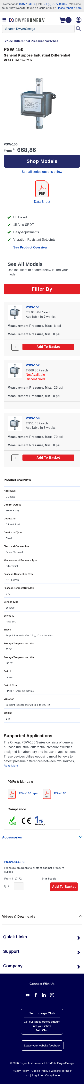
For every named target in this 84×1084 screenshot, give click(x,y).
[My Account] (78, 20)
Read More (11, 765)
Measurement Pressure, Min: (29, 334)
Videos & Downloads (18, 916)
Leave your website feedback (42, 1045)
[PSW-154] (15, 423)
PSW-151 (33, 307)
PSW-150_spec (28, 793)
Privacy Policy (20, 1070)
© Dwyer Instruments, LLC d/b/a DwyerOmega (42, 1063)
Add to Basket (48, 346)
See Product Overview (30, 247)
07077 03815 (27, 3)
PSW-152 (33, 365)
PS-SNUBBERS (14, 861)
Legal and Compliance (46, 1075)
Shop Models (42, 161)
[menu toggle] (4, 20)
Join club (42, 1030)
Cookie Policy (39, 1070)
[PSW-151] (15, 312)
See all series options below (42, 171)
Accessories (12, 837)
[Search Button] (78, 28)
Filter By (42, 289)
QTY (7, 886)
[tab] (42, 789)
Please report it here (69, 7)
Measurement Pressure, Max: (30, 325)
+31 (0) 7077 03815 (54, 3)
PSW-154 (33, 418)
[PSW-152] (15, 370)
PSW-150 (59, 793)
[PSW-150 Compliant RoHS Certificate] (12, 820)
